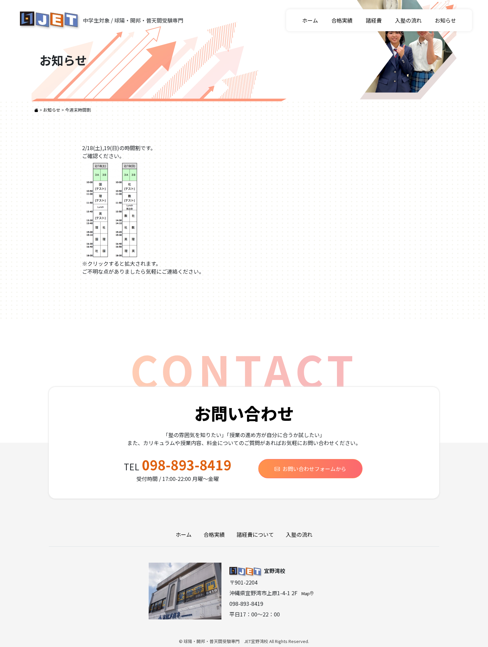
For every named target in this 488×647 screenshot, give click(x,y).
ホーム (310, 20)
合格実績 (342, 20)
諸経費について (255, 534)
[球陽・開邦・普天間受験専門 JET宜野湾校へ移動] (37, 110)
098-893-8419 (186, 464)
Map (305, 593)
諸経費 (374, 20)
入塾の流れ (408, 20)
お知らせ (445, 20)
